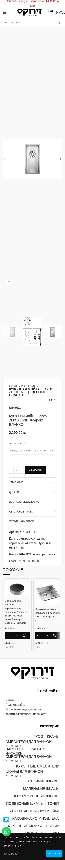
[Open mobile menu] (4, 12)
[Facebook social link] (20, 560)
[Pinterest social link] (29, 560)
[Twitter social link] (24, 560)
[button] (6, 831)
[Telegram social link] (38, 560)
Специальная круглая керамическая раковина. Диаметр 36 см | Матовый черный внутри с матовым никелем (16, 611)
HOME (13, 386)
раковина (48, 554)
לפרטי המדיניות (11, 853)
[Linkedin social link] (33, 560)
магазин (28, 386)
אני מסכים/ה (54, 853)
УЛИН (38, 647)
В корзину (35, 469)
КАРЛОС (10, 647)
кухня (36, 554)
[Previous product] (47, 400)
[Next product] (54, 400)
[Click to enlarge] (9, 282)
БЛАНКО (15, 408)
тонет (22, 548)
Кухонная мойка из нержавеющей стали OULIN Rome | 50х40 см (47, 614)
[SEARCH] (58, 22)
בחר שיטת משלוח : (24, 443)
